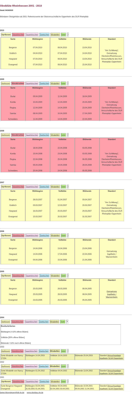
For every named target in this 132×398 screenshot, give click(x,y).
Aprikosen (5, 83)
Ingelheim (104, 358)
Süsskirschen (18, 35)
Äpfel (63, 35)
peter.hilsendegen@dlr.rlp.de (12, 393)
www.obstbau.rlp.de (35, 393)
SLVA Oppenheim (115, 358)
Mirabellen (55, 35)
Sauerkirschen (32, 35)
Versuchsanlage (114, 355)
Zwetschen (44, 35)
